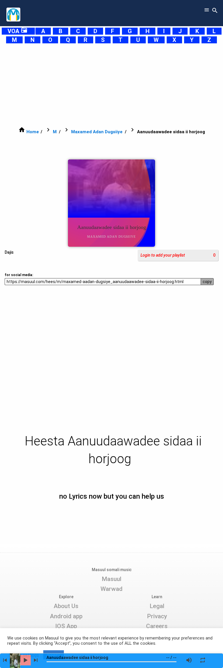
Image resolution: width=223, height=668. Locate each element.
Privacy (157, 616)
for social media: (19, 275)
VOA (18, 31)
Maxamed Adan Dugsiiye (97, 131)
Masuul (111, 578)
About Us (66, 606)
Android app (66, 616)
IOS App (66, 626)
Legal (157, 606)
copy (207, 281)
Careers (157, 626)
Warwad (111, 588)
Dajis (9, 252)
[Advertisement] (111, 85)
